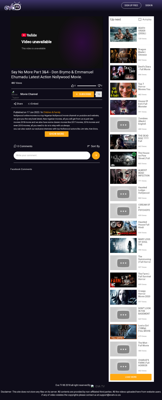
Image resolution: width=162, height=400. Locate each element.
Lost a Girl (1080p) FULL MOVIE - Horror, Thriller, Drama (144, 332)
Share (19, 103)
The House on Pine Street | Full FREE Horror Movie (144, 158)
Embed (34, 103)
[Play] (14, 65)
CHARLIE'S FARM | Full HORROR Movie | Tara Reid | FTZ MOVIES (144, 367)
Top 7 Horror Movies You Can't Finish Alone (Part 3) (144, 90)
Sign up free (131, 5)
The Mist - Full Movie (143, 344)
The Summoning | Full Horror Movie (144, 260)
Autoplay (147, 19)
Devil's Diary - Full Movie (144, 68)
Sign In (149, 5)
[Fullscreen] (98, 65)
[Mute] (93, 65)
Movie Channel (29, 94)
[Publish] (96, 155)
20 (88, 65)
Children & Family (51, 112)
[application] (56, 42)
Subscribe (85, 94)
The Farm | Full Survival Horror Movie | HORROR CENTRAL (144, 280)
